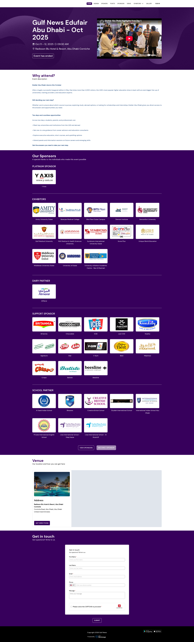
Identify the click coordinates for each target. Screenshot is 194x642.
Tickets (112, 3)
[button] (44, 180)
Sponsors (120, 3)
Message (72, 591)
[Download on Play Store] (148, 632)
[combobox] (72, 585)
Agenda (96, 3)
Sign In (157, 3)
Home (89, 3)
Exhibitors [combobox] (137, 3)
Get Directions (42, 523)
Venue (129, 3)
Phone (71, 582)
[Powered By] (100, 636)
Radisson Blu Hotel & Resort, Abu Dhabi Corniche (62, 48)
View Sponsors (86, 448)
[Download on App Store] (157, 632)
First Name (73, 557)
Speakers (104, 3)
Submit (97, 620)
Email (71, 574)
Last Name (72, 565)
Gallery (149, 3)
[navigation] (119, 3)
